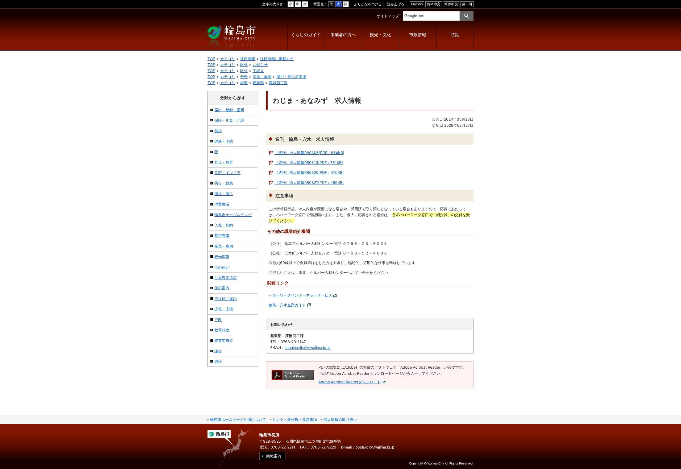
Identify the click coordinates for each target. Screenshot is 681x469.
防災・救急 (223, 183)
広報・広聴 (223, 309)
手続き (258, 70)
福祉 (218, 130)
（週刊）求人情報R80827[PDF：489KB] (309, 182)
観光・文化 (380, 34)
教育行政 (221, 330)
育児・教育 (223, 162)
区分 (244, 64)
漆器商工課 (278, 82)
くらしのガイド (306, 34)
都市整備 (221, 235)
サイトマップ (388, 16)
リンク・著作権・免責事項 (294, 419)
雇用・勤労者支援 (291, 76)
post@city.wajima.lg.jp (375, 447)
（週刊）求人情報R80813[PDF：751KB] (309, 162)
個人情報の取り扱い (340, 419)
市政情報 (417, 34)
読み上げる (395, 4)
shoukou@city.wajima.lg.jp (308, 347)
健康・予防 (223, 141)
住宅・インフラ (227, 172)
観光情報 (221, 256)
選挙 (218, 361)
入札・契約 (223, 225)
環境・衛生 (223, 193)
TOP (211, 58)
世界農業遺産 (225, 277)
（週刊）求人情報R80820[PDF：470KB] (309, 172)
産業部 (258, 82)
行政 (218, 319)
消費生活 (221, 204)
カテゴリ (227, 58)
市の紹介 (221, 267)
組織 (244, 82)
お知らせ (260, 64)
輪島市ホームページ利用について (238, 419)
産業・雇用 (262, 76)
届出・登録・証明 (229, 110)
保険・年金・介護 (229, 120)
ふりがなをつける (368, 4)
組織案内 (273, 456)
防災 (455, 34)
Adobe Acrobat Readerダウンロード (349, 382)
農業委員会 (223, 340)
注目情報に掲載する (277, 58)
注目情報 (247, 58)
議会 (218, 351)
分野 (244, 76)
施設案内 (221, 288)
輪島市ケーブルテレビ (233, 214)
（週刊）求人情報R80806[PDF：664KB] (309, 152)
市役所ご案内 (225, 298)
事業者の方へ (343, 34)
